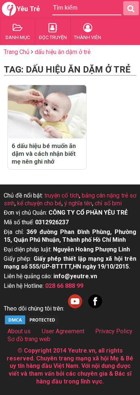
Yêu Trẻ (28, 9)
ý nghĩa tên (78, 203)
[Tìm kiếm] (131, 8)
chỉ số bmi (108, 203)
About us (19, 331)
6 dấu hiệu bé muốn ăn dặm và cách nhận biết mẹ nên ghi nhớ (44, 153)
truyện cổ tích (61, 195)
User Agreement (63, 331)
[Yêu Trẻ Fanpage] (95, 308)
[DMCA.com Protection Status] (32, 323)
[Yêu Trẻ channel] (75, 308)
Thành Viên (87, 37)
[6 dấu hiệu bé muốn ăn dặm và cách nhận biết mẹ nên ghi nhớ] (47, 111)
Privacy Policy (114, 331)
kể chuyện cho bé (39, 203)
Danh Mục (18, 37)
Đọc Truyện (53, 37)
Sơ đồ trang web (28, 339)
